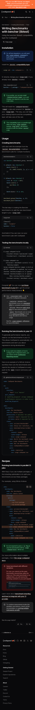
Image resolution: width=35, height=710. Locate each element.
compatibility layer (20, 65)
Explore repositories (9, 674)
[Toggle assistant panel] (30, 12)
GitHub (5, 659)
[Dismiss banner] (32, 4)
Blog (4, 656)
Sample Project (7, 671)
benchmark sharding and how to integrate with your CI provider (16, 596)
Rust (28, 25)
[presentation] (17, 70)
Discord (5, 693)
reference (20, 321)
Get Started (5, 25)
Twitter (5, 690)
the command (16, 55)
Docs (4, 649)
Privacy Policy (7, 703)
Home (5, 653)
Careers (5, 686)
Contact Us (6, 696)
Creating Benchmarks (17, 25)
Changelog (6, 663)
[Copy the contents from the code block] (27, 70)
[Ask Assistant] (30, 70)
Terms (5, 700)
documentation (11, 149)
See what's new (21, 7)
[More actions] (33, 12)
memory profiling (18, 314)
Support (5, 678)
